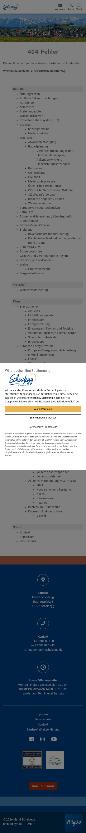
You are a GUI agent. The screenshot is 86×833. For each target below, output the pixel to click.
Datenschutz (36, 427)
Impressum (51, 427)
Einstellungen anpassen (43, 417)
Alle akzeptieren (43, 409)
